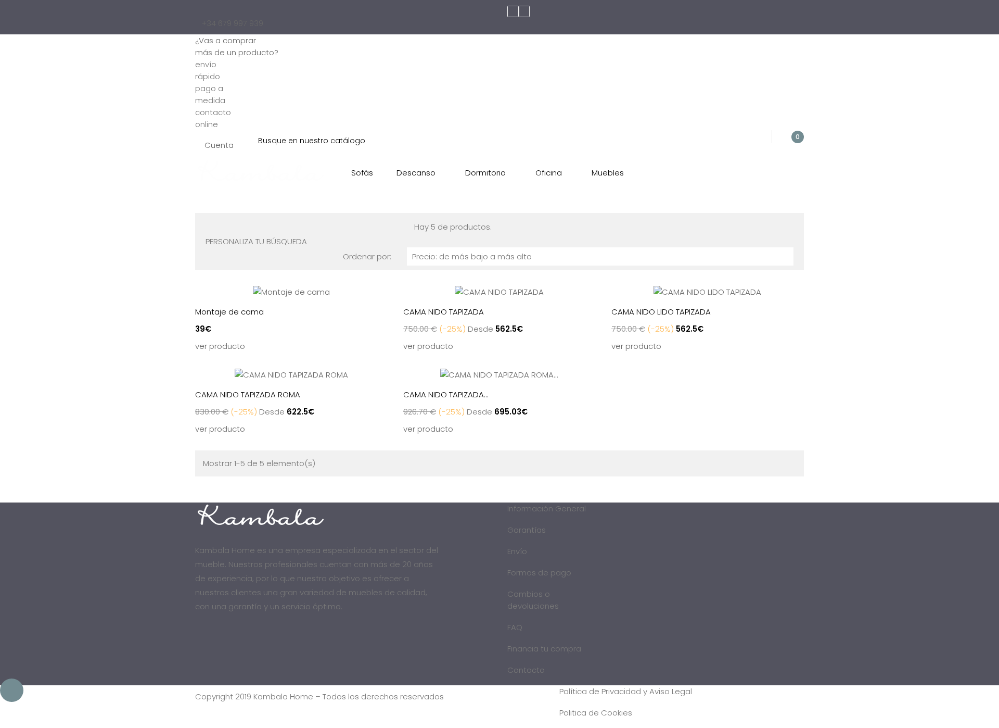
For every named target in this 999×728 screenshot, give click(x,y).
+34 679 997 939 (232, 23)
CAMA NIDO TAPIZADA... (446, 394)
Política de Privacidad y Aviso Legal (625, 691)
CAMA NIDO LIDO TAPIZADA (661, 311)
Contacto (526, 669)
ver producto (220, 346)
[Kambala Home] (260, 170)
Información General (546, 508)
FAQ (514, 627)
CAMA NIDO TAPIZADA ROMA (247, 394)
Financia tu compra (544, 648)
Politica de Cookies (595, 712)
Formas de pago (539, 572)
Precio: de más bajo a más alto (600, 256)
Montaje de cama (229, 311)
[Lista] (217, 226)
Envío (517, 551)
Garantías (526, 529)
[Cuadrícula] (209, 226)
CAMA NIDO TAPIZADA (443, 311)
